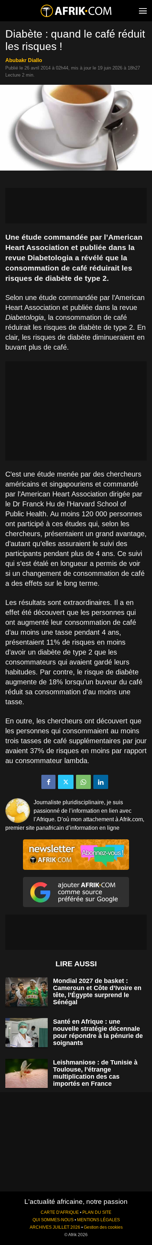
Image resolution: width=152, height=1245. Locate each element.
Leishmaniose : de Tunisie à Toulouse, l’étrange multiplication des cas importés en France (95, 1073)
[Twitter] (66, 782)
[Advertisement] (76, 205)
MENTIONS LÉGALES (98, 1219)
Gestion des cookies (103, 1227)
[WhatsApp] (83, 782)
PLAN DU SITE (96, 1212)
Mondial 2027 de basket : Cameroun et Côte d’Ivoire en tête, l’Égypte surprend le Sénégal (97, 991)
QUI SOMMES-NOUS (53, 1219)
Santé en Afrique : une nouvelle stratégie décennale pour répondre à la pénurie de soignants (98, 1032)
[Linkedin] (100, 782)
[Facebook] (48, 782)
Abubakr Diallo (23, 60)
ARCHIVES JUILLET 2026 (55, 1227)
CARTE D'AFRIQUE (60, 1212)
